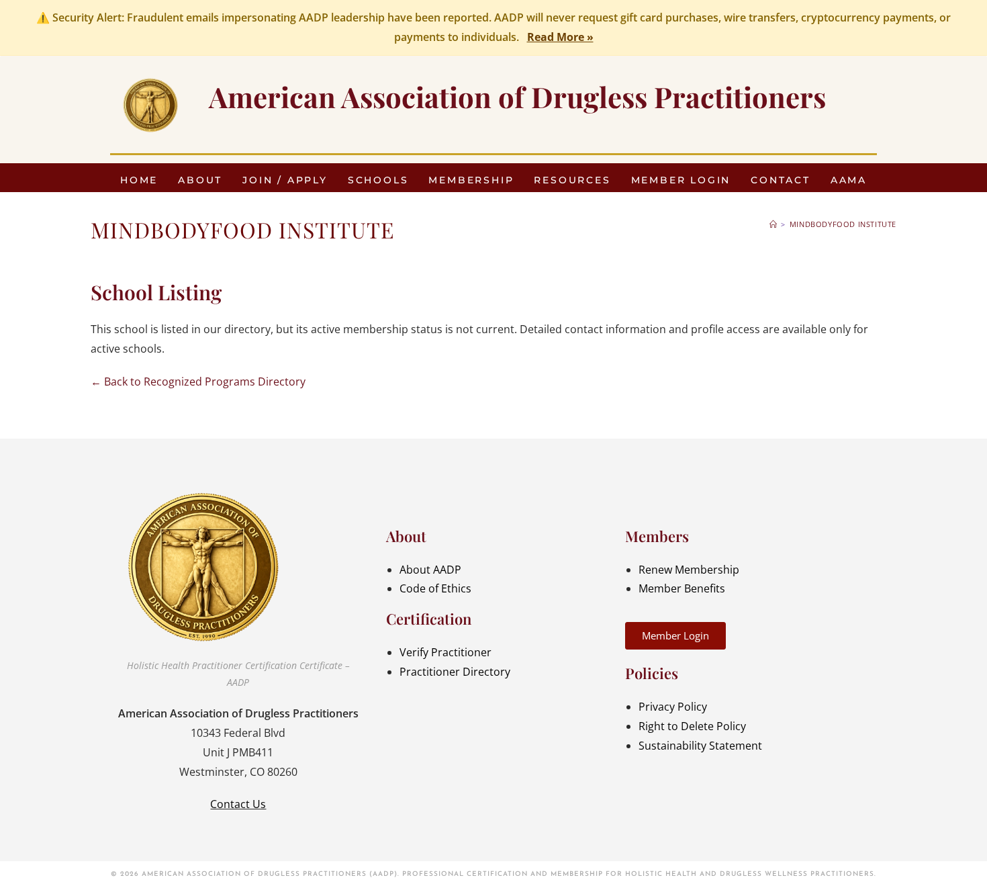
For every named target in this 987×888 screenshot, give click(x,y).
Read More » (560, 37)
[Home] (773, 224)
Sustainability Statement (700, 745)
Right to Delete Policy (692, 726)
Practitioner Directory (454, 671)
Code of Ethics (435, 588)
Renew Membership (689, 569)
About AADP (430, 569)
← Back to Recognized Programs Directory (198, 381)
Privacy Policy (673, 706)
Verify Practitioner (445, 652)
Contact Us (238, 804)
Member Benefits (682, 588)
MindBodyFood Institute (843, 224)
